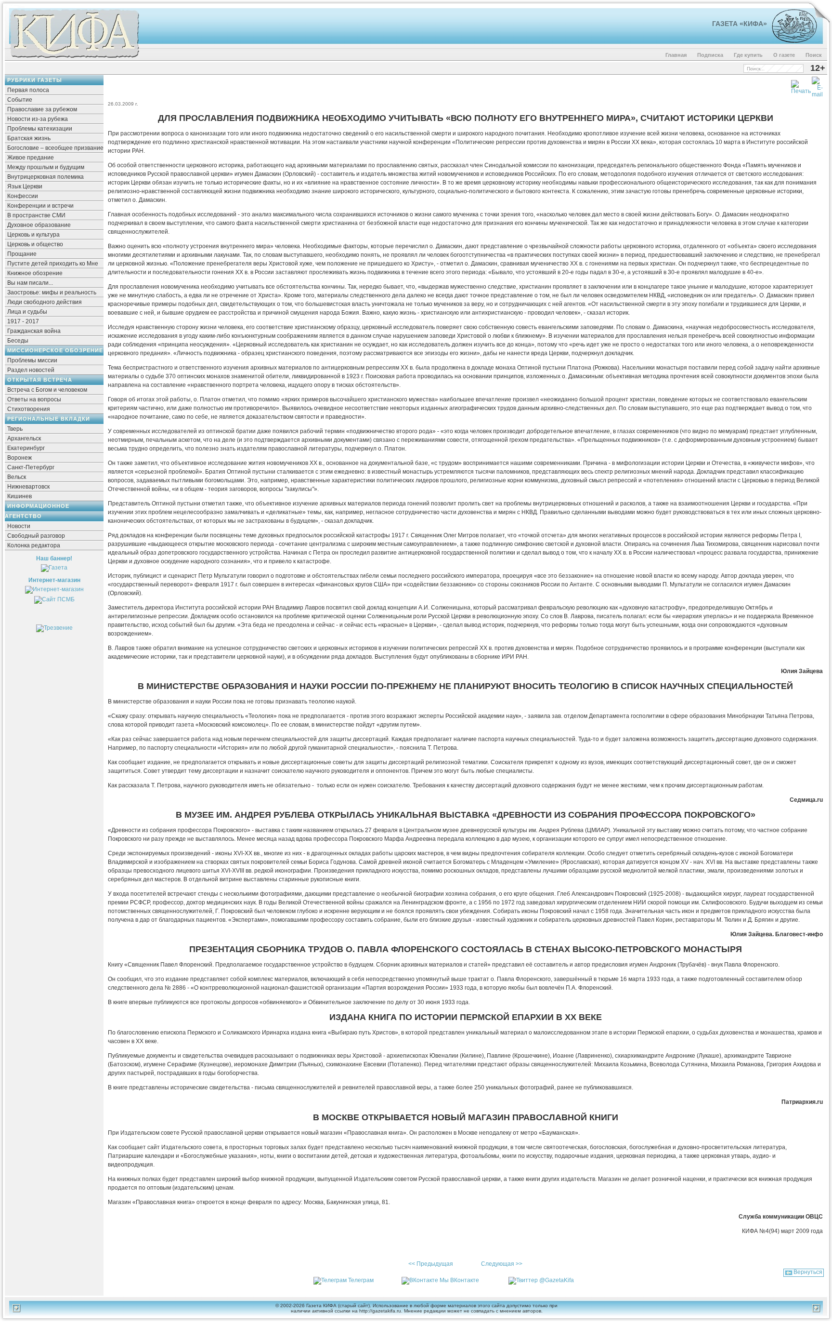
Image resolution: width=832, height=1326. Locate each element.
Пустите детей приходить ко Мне (52, 263)
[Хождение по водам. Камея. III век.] (790, 41)
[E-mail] (817, 85)
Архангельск (24, 438)
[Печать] (801, 85)
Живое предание (30, 157)
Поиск (814, 55)
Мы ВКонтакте (459, 1280)
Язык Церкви (24, 186)
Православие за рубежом (42, 109)
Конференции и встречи (40, 205)
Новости (18, 526)
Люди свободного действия (44, 302)
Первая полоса (28, 90)
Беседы (17, 340)
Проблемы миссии (32, 360)
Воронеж (19, 457)
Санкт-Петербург (30, 467)
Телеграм (361, 1280)
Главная (676, 55)
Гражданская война (34, 331)
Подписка (710, 55)
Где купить (748, 55)
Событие (19, 99)
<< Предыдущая (430, 1263)
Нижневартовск (28, 486)
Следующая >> (501, 1263)
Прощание (22, 254)
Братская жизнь (29, 138)
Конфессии (22, 196)
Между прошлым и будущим (45, 167)
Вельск (16, 477)
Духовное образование (39, 225)
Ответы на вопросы (34, 399)
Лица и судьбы (27, 311)
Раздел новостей (30, 370)
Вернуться (807, 1272)
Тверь (15, 428)
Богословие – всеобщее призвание (55, 148)
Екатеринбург (26, 448)
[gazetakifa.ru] (74, 58)
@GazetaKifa (556, 1280)
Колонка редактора (33, 545)
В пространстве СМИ (36, 215)
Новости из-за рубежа (37, 119)
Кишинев (19, 496)
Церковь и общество (35, 244)
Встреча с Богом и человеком (47, 389)
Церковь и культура (33, 234)
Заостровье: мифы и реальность (51, 292)
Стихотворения (28, 409)
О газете (784, 55)
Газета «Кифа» (739, 23)
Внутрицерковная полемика (45, 176)
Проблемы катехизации (39, 128)
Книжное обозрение (35, 273)
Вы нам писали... (30, 282)
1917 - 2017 (23, 321)
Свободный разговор (36, 535)
